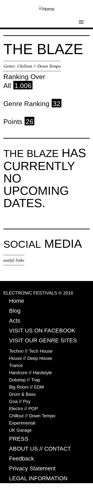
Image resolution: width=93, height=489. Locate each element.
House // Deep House (30, 358)
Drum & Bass (22, 394)
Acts (14, 320)
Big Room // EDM (26, 387)
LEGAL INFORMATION (38, 478)
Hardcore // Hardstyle (30, 372)
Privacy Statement (32, 468)
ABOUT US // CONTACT (40, 448)
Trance (16, 365)
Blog (15, 311)
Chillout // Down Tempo (39, 66)
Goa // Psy (19, 401)
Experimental (22, 422)
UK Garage (20, 430)
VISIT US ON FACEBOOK (42, 330)
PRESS (18, 439)
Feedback (21, 458)
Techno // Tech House (31, 351)
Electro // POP (23, 408)
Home (16, 301)
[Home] (46, 8)
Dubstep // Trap (24, 379)
